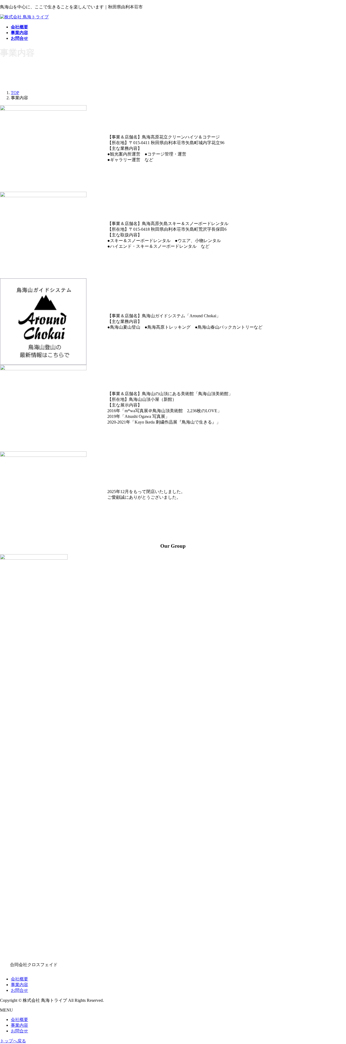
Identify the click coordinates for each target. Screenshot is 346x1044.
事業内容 (19, 984)
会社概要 (19, 979)
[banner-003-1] (43, 235)
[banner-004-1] (43, 408)
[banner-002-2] (43, 321)
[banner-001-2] (43, 494)
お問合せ (19, 990)
